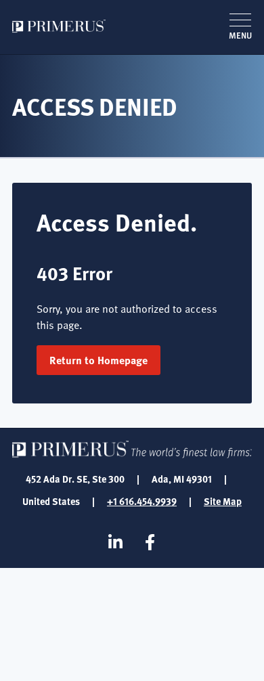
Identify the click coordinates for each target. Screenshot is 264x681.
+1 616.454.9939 (142, 501)
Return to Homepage (98, 360)
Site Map (223, 501)
